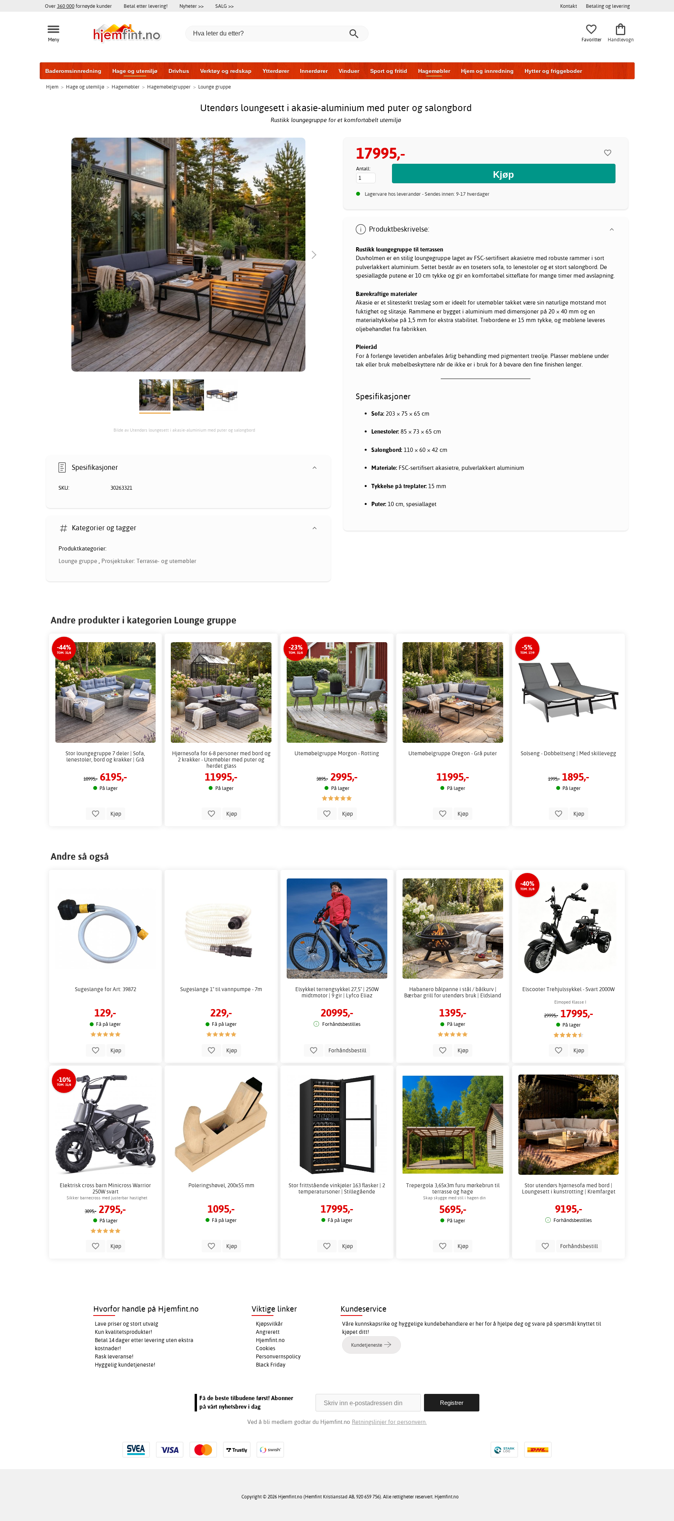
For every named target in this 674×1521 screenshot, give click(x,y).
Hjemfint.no (270, 1340)
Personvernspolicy (278, 1356)
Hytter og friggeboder (553, 71)
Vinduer (349, 71)
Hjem (52, 86)
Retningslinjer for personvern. (389, 1421)
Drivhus (178, 71)
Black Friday (271, 1364)
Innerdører (314, 71)
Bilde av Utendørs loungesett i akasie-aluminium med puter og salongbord (184, 430)
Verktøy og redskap (226, 71)
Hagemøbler (434, 71)
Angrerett (268, 1331)
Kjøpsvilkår (269, 1323)
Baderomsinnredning (73, 71)
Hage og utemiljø (135, 71)
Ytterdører (276, 71)
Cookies (265, 1348)
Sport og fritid (388, 71)
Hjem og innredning (487, 71)
